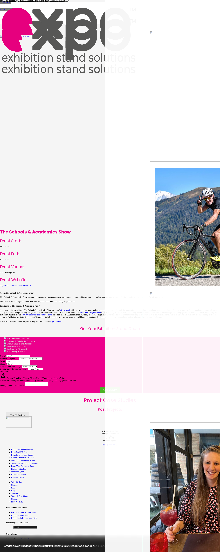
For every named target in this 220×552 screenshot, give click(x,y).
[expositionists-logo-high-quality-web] (69, 78)
